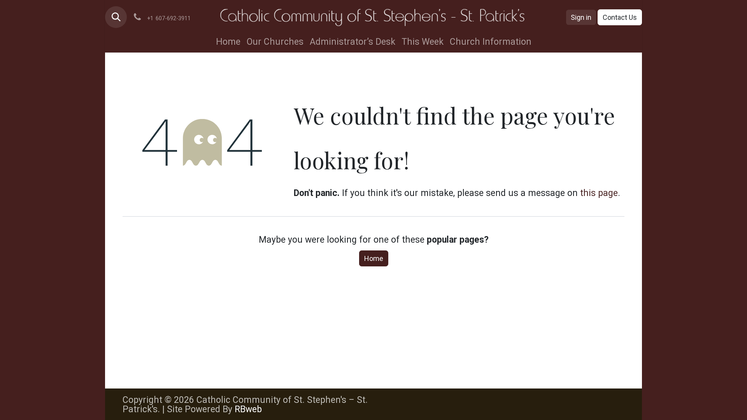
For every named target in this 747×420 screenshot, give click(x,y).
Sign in (581, 17)
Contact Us (620, 17)
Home (373, 258)
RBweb (248, 409)
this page (599, 193)
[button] (116, 17)
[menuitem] (228, 41)
